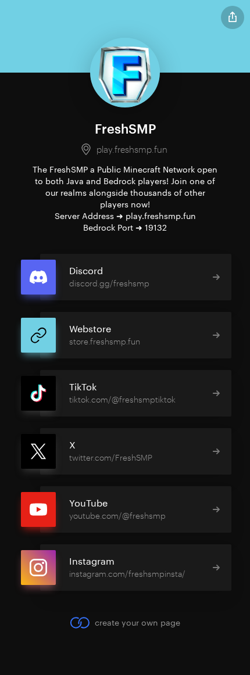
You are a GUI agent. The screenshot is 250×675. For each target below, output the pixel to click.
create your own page (137, 622)
